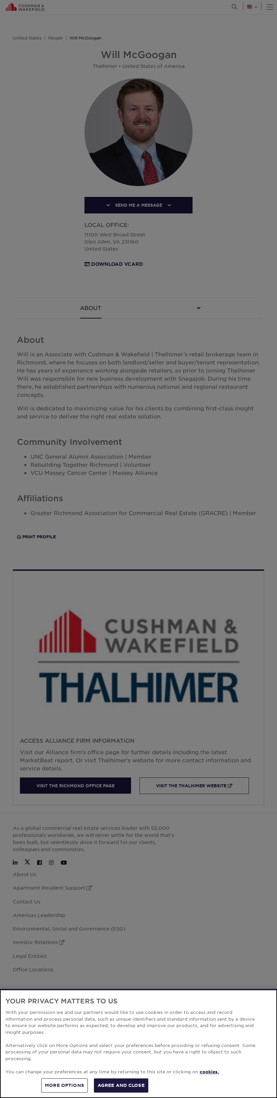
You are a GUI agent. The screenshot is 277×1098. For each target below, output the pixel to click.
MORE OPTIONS (64, 1085)
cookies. (209, 1071)
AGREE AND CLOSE (121, 1085)
